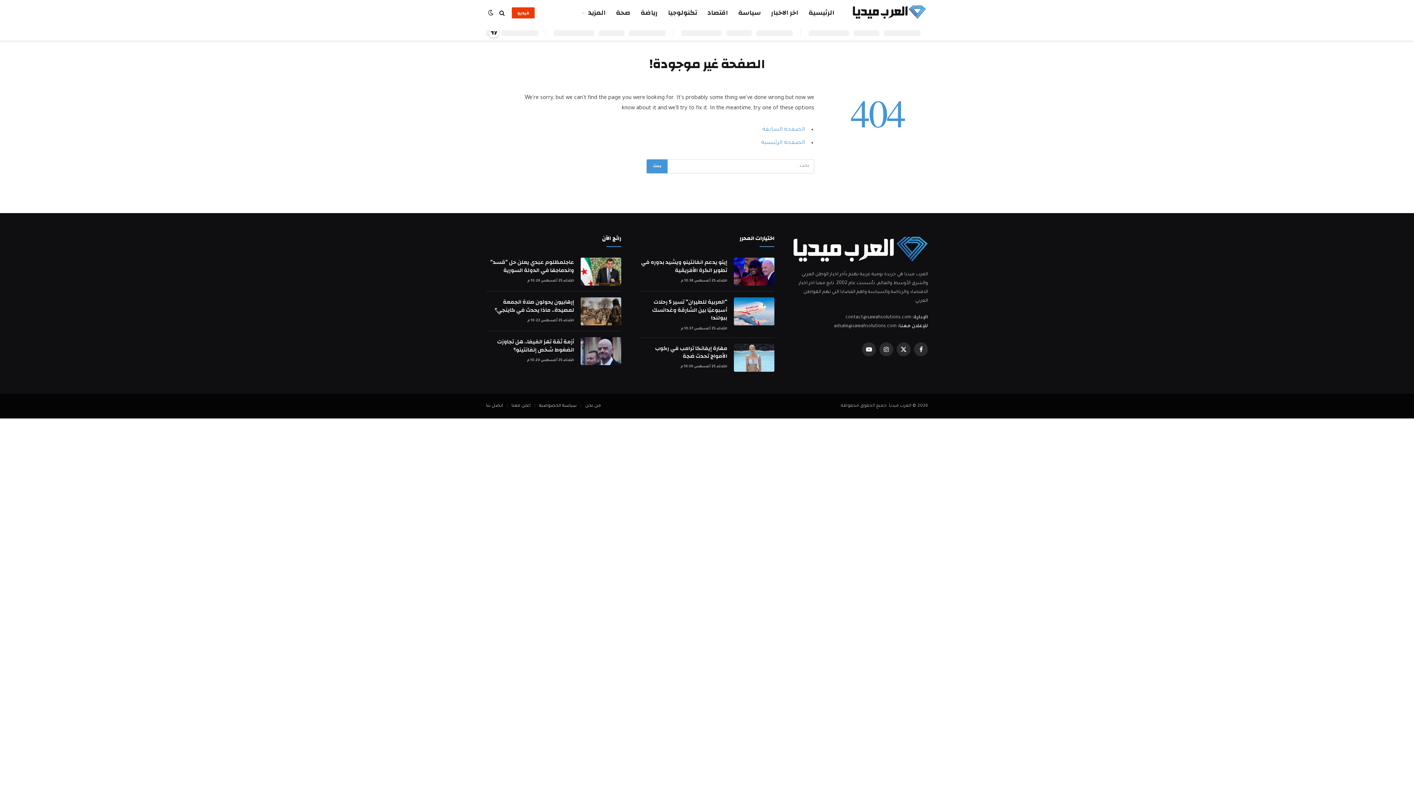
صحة (623, 13)
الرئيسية (821, 13)
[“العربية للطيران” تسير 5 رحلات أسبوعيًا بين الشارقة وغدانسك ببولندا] (754, 311)
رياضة (649, 13)
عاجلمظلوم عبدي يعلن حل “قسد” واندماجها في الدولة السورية (532, 266)
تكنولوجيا (682, 13)
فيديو (523, 13)
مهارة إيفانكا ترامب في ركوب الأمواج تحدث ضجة (691, 352)
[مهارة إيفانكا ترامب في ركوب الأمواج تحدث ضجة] (754, 358)
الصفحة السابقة (783, 130)
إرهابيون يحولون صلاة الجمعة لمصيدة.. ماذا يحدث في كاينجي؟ (534, 306)
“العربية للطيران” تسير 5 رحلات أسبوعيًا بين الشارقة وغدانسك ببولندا (689, 310)
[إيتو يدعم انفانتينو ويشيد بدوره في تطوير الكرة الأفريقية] (754, 272)
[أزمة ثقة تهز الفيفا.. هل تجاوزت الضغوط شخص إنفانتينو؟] (601, 351)
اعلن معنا (521, 406)
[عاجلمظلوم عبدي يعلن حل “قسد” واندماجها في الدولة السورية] (601, 272)
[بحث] (502, 13)
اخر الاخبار (784, 13)
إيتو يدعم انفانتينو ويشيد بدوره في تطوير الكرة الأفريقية (684, 266)
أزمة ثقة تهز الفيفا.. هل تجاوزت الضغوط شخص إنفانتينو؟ (535, 346)
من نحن (593, 406)
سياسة (749, 13)
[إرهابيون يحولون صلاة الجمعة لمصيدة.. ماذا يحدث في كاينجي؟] (601, 311)
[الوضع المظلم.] (491, 13)
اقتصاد (717, 13)
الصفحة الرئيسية (783, 143)
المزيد (597, 13)
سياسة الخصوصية (558, 406)
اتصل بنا (494, 406)
